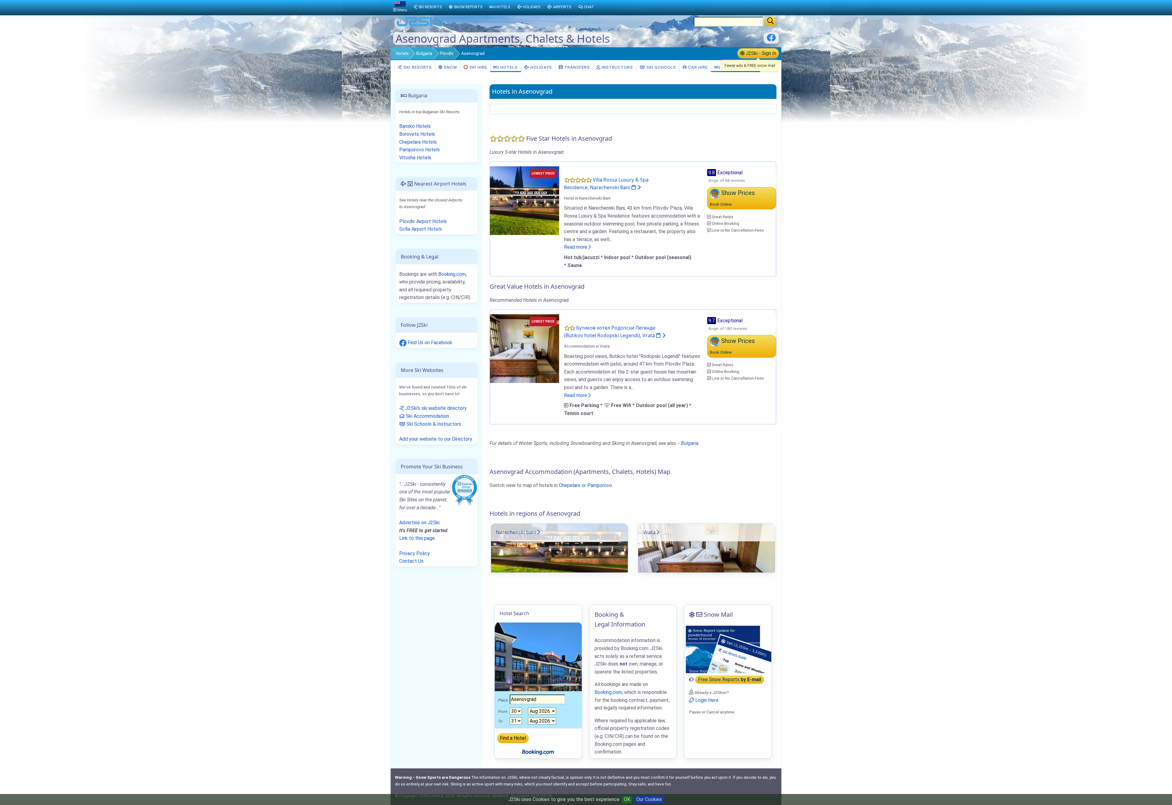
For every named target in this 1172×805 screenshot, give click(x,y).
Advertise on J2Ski (419, 522)
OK (627, 799)
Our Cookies (649, 799)
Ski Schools (660, 67)
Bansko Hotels (415, 126)
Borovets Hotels (417, 134)
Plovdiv (447, 53)
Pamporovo (599, 485)
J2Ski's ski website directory (435, 408)
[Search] (770, 21)
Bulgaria (424, 53)
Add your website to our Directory (435, 439)
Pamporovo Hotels (419, 150)
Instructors (616, 67)
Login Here (706, 700)
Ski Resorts (417, 67)
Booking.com (452, 274)
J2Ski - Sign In (760, 53)
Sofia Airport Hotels (420, 229)
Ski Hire (478, 67)
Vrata (649, 532)
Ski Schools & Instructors (433, 424)
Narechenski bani (516, 532)
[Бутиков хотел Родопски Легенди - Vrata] (524, 348)
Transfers (576, 67)
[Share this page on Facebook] (771, 40)
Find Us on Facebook (429, 342)
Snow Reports (468, 7)
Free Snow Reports (729, 679)
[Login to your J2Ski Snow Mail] (727, 648)
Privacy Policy (414, 553)
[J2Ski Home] (420, 26)
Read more (576, 247)
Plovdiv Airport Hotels (423, 221)
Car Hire (697, 67)
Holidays (540, 67)
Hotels (402, 53)
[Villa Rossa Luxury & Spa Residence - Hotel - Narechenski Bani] (524, 200)
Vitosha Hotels (415, 158)
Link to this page (417, 538)
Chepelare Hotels (418, 142)
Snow (450, 67)
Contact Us (411, 561)
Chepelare (570, 485)
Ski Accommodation (427, 416)
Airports (562, 7)
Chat (589, 7)
